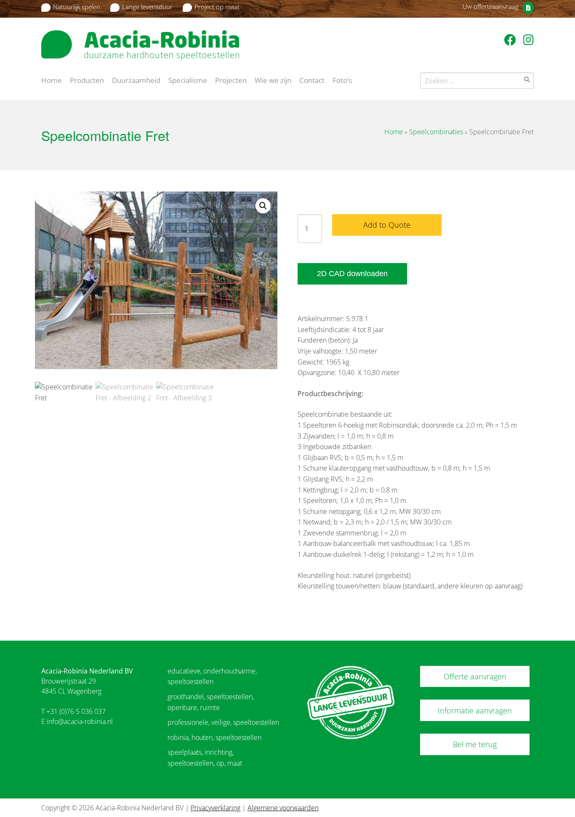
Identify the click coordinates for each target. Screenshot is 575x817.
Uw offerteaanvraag (491, 6)
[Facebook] (511, 40)
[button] (263, 205)
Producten (87, 79)
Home (51, 79)
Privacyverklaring (215, 807)
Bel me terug (475, 744)
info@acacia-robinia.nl (80, 721)
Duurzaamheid (136, 79)
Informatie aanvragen (475, 710)
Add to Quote (386, 225)
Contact (312, 79)
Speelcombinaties (436, 131)
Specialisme (187, 79)
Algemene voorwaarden (283, 807)
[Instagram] (528, 40)
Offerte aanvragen (475, 676)
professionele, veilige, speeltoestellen (223, 722)
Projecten (231, 79)
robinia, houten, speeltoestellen (214, 737)
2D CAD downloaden (352, 273)
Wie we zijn (273, 79)
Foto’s (342, 79)
